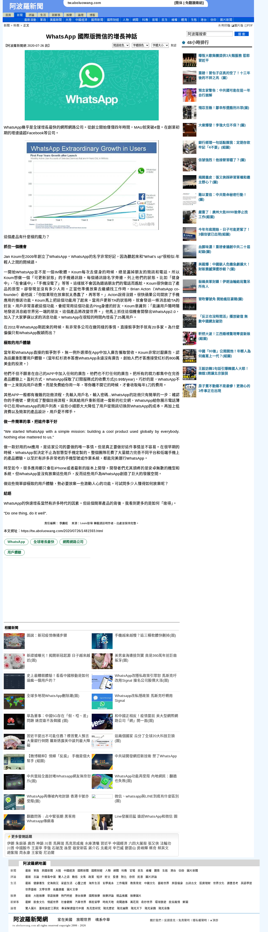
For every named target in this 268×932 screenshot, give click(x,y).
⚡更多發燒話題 (19, 836)
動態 (75, 876)
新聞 (20, 15)
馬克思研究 (93, 908)
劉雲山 (130, 848)
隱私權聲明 (200, 920)
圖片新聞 (192, 870)
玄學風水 (108, 883)
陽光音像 (164, 908)
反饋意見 (169, 920)
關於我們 (155, 920)
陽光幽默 (122, 908)
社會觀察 (66, 902)
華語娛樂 (53, 895)
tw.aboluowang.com (84, 3)
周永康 (24, 853)
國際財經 (113, 19)
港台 (204, 19)
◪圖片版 (237, 25)
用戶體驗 (14, 552)
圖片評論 (151, 876)
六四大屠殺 (138, 843)
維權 (174, 19)
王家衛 (37, 853)
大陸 (69, 19)
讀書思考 (232, 883)
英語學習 (246, 883)
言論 (36, 876)
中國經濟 (81, 19)
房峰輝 (142, 848)
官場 (155, 19)
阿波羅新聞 (26, 6)
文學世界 (44, 889)
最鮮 (28, 902)
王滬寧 (37, 848)
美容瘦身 (177, 883)
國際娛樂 (94, 895)
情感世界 (53, 902)
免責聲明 (184, 920)
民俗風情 (174, 902)
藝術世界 (163, 883)
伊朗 (10, 843)
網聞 (136, 19)
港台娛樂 (80, 895)
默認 (174, 45)
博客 (92, 15)
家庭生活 (66, 883)
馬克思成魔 (74, 843)
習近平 (106, 843)
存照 (132, 876)
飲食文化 (39, 902)
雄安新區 (80, 848)
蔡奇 (152, 848)
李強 (47, 848)
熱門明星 (66, 895)
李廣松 (64, 523)
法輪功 (165, 843)
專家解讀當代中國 (72, 908)
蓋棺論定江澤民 (49, 908)
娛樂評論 (108, 895)
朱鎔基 (21, 843)
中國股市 (22, 848)
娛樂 (69, 15)
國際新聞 (97, 19)
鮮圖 (185, 902)
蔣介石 (93, 848)
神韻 (40, 843)
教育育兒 (136, 883)
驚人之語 (64, 876)
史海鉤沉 (53, 883)
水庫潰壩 (92, 843)
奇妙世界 (146, 902)
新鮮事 (56, 15)
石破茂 (57, 848)
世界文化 (218, 883)
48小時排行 (198, 42)
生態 (194, 19)
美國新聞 (56, 19)
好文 (107, 876)
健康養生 (39, 883)
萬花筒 (134, 902)
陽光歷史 (109, 908)
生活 (43, 15)
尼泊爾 (49, 853)
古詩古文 (191, 883)
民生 (165, 19)
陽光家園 (150, 908)
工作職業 (122, 883)
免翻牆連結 (194, 3)
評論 (31, 15)
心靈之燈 (80, 883)
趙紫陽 (12, 853)
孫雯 (67, 848)
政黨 (91, 876)
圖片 (226, 19)
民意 (140, 876)
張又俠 (153, 843)
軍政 (43, 19)
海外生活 (94, 883)
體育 (184, 19)
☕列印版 (224, 25)
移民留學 (94, 902)
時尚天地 (108, 902)
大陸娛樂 (39, 895)
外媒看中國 (49, 876)
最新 (30, 19)
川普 (48, 843)
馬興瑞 (58, 843)
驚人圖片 (31, 908)
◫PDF (248, 25)
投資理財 (205, 883)
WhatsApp (16, 542)
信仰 (213, 19)
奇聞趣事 (122, 902)
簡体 (178, 3)
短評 (99, 876)
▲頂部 (214, 920)
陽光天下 (136, 908)
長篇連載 (58, 889)
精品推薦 (122, 895)
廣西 (31, 843)
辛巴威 (118, 848)
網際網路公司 (73, 542)
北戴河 (106, 848)
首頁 (8, 15)
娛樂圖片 (136, 895)
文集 (83, 876)
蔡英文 (163, 848)
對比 (124, 876)
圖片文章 (72, 889)
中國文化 (149, 883)
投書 (116, 876)
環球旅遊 (160, 902)
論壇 (81, 15)
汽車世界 (80, 902)
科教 (145, 19)
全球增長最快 (44, 542)
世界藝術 (31, 889)
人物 (126, 19)
